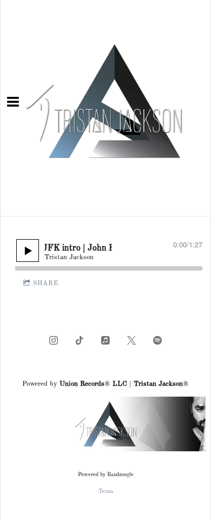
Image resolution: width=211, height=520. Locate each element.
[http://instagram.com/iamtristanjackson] (53, 340)
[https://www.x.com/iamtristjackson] (131, 340)
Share (45, 283)
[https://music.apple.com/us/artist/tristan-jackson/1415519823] (105, 340)
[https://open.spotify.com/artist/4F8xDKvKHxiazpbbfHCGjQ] (157, 340)
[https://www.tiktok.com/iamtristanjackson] (79, 340)
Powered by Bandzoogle (106, 474)
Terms (105, 491)
